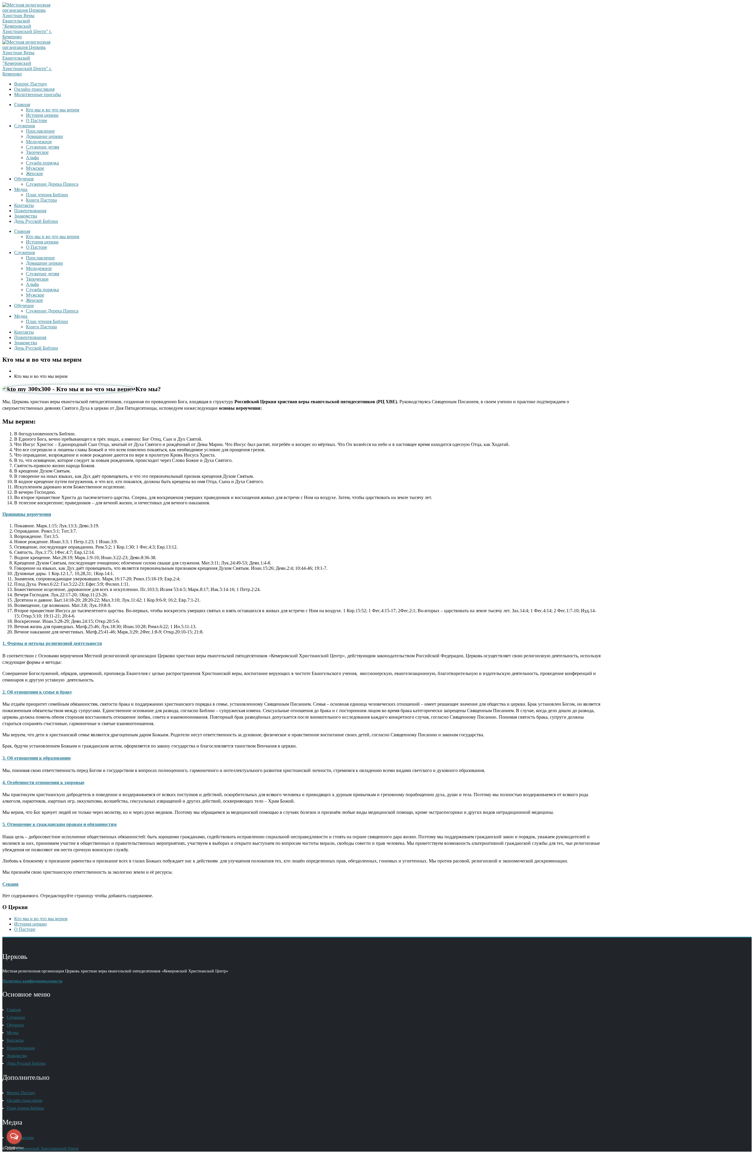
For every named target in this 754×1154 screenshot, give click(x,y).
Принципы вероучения (26, 514)
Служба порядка (42, 162)
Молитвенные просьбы (37, 94)
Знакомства (25, 215)
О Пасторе (36, 120)
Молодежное (39, 141)
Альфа (32, 157)
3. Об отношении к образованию (36, 757)
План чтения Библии (47, 194)
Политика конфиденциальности (32, 981)
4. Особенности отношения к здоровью (43, 782)
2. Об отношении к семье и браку (37, 691)
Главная (22, 104)
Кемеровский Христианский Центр (47, 1148)
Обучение (24, 178)
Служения (24, 125)
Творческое (37, 152)
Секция (10, 884)
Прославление (40, 131)
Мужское (35, 168)
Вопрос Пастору (30, 83)
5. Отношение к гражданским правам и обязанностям (59, 824)
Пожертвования (30, 210)
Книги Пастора (41, 200)
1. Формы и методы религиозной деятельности (52, 643)
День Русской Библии (36, 221)
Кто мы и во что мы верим (52, 109)
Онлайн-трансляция (34, 89)
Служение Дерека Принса (52, 184)
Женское (34, 173)
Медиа (20, 189)
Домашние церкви (44, 136)
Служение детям (42, 146)
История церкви (42, 115)
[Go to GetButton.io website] (14, 1148)
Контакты (24, 205)
